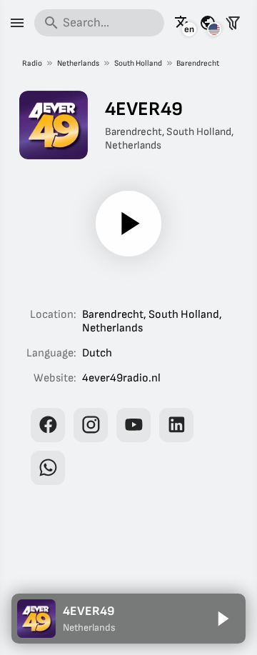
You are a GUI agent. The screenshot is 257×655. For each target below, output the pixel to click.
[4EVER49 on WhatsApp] (48, 468)
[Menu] (17, 23)
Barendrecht (197, 63)
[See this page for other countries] (208, 23)
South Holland (138, 63)
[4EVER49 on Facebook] (48, 425)
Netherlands (78, 63)
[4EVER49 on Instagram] (91, 425)
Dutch (97, 353)
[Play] (128, 223)
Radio (32, 63)
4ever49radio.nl (121, 378)
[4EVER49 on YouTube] (133, 425)
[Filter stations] (233, 23)
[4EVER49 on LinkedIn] (176, 425)
